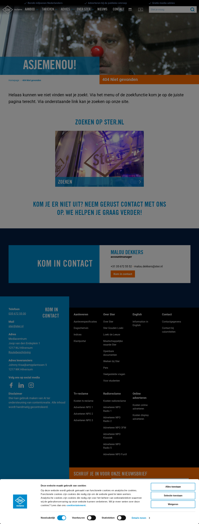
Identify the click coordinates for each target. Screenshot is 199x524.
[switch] (91, 517)
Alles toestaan (173, 486)
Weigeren (173, 504)
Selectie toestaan (173, 495)
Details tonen (139, 518)
